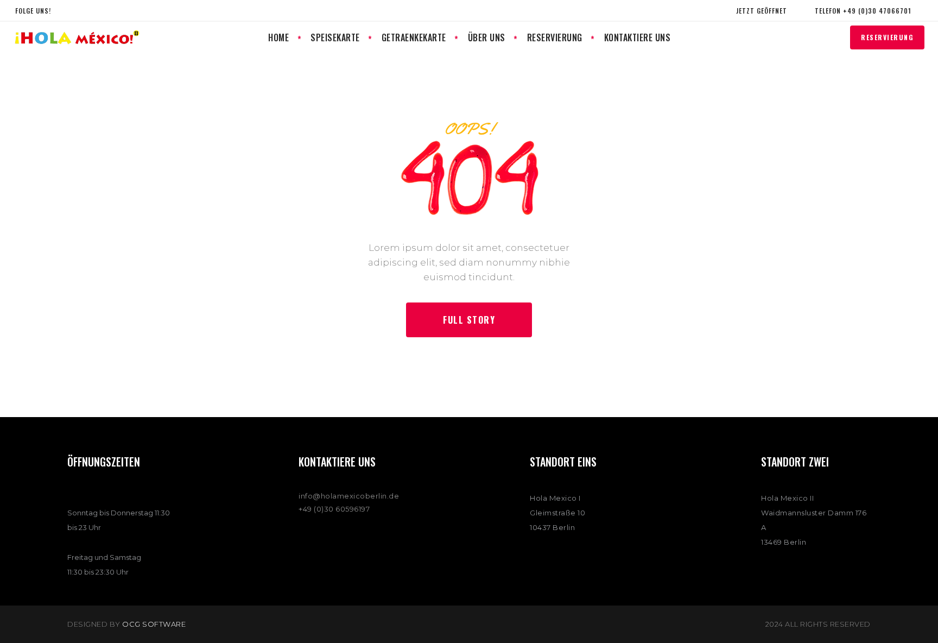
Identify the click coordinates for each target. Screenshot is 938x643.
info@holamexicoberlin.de (349, 495)
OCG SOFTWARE (154, 624)
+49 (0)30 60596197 (334, 509)
